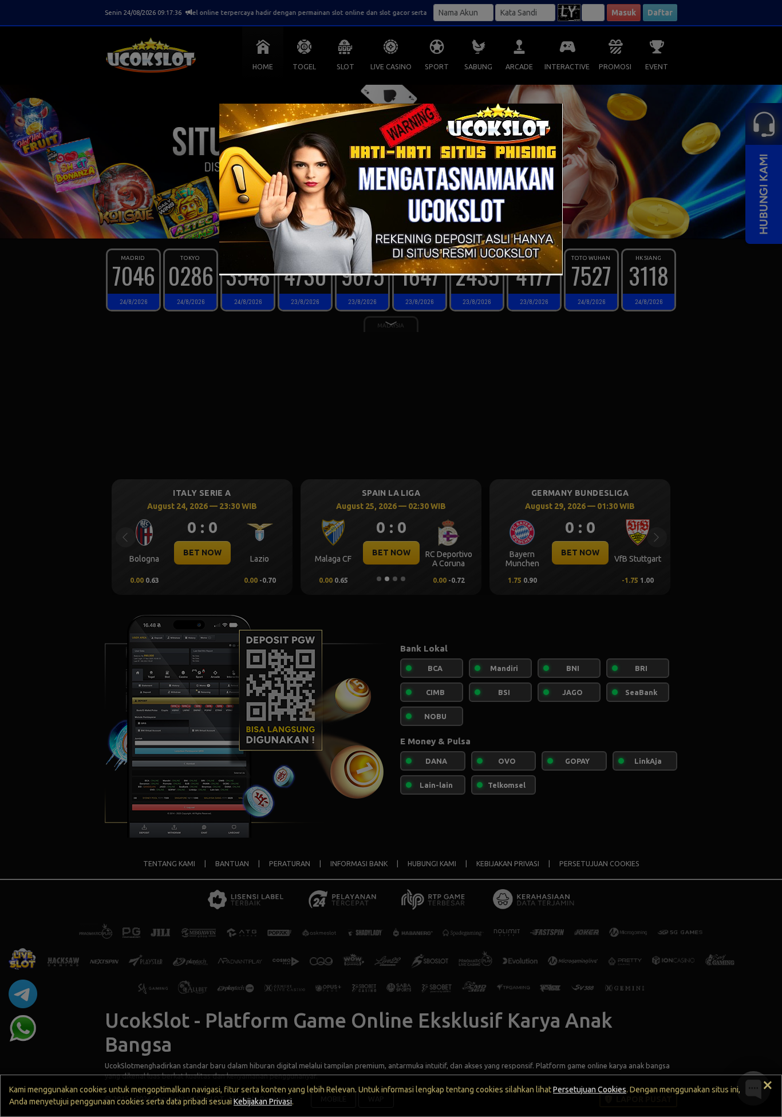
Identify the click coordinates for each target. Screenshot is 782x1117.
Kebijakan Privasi (263, 1101)
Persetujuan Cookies (589, 1089)
